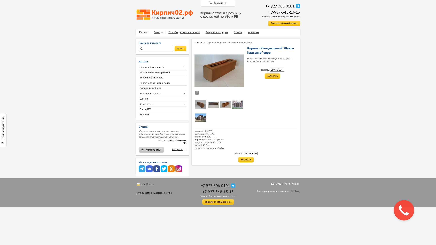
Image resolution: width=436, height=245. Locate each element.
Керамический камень (151, 77)
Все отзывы (177, 149)
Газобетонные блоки (150, 88)
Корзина (218, 3)
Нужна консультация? (3, 128)
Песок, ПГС (145, 109)
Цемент (144, 98)
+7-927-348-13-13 (284, 12)
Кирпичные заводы (150, 93)
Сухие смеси (146, 103)
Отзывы (238, 32)
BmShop (295, 191)
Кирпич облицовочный (152, 67)
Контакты (253, 32)
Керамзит (145, 114)
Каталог (143, 32)
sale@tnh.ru (147, 184)
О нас (157, 32)
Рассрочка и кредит (217, 32)
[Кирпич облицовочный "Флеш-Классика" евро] (219, 70)
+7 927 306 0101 (280, 6)
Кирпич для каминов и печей (155, 82)
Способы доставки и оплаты (184, 32)
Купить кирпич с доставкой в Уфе (154, 192)
